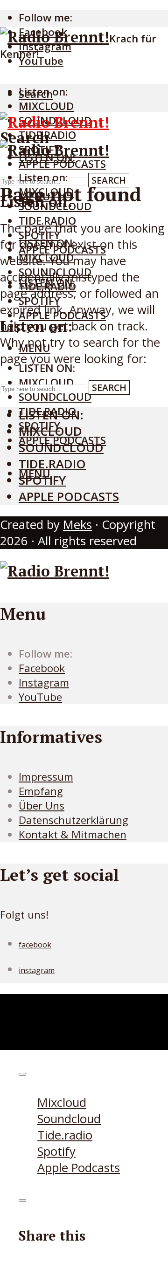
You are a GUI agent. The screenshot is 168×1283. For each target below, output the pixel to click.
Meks (77, 524)
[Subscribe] (22, 1074)
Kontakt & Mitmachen (72, 834)
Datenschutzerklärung (73, 820)
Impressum (46, 776)
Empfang (41, 791)
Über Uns (41, 805)
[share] (22, 1200)
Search (108, 180)
